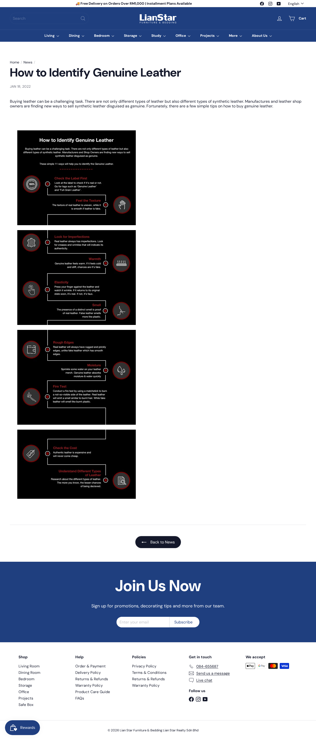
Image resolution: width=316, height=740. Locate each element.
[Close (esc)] (232, 325)
